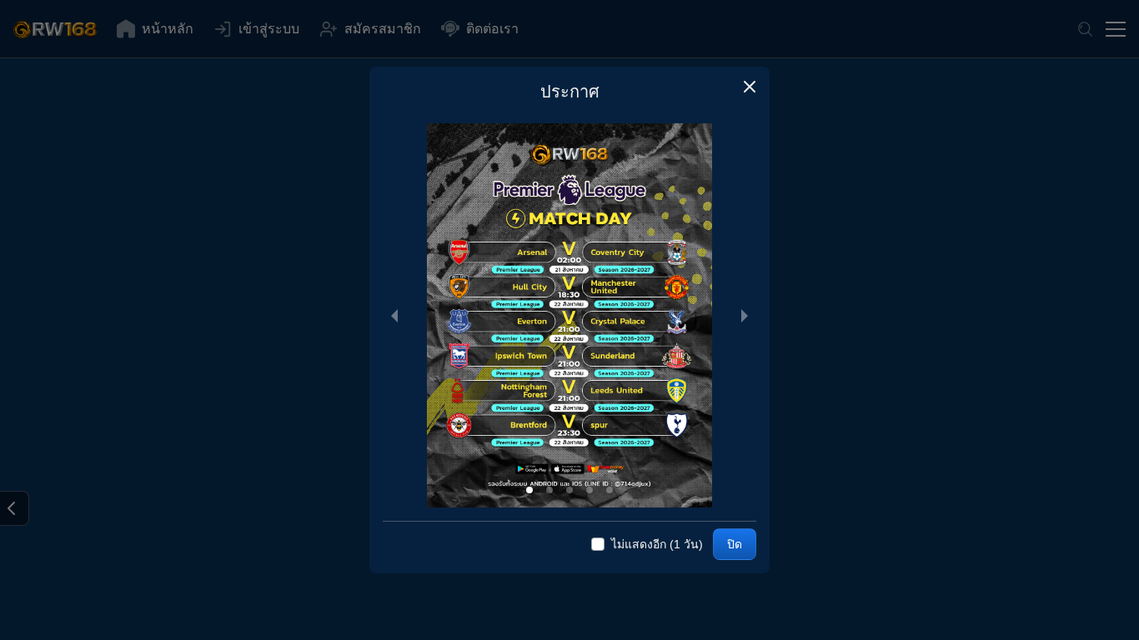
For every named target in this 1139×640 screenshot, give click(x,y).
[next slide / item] (744, 315)
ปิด (734, 544)
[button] (750, 87)
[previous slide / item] (394, 315)
